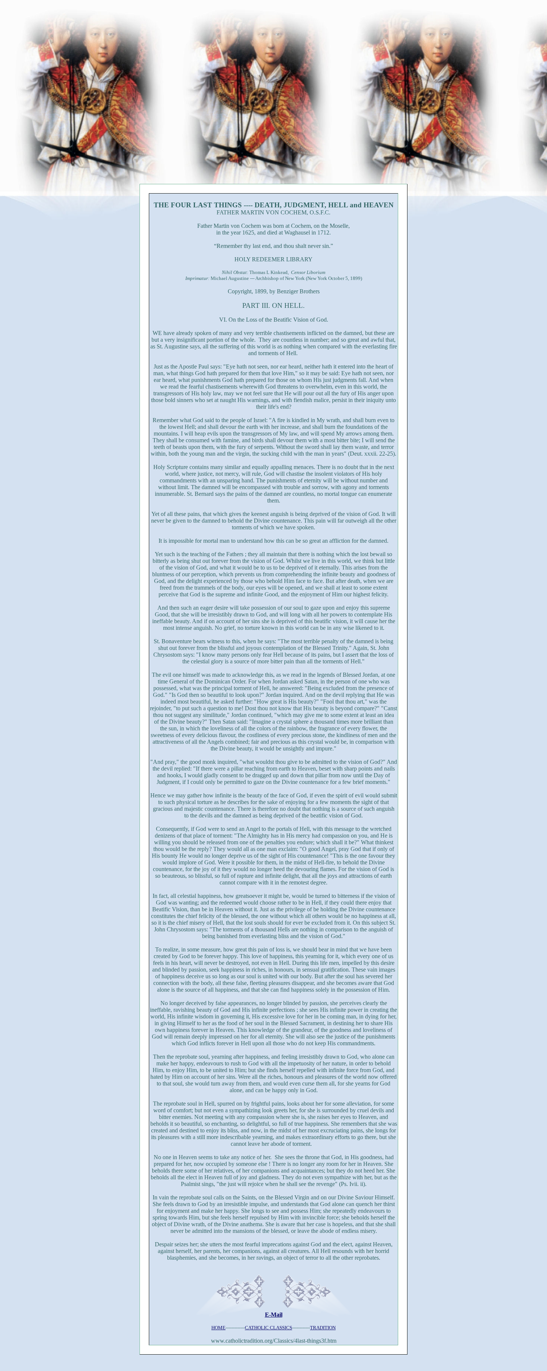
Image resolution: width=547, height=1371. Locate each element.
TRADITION (323, 1327)
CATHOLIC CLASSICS (268, 1327)
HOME (218, 1327)
